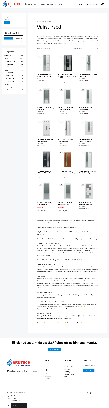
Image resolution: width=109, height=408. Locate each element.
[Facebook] (84, 393)
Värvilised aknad (11, 64)
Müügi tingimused (69, 372)
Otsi (7, 22)
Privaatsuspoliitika (69, 374)
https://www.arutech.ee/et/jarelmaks (77, 322)
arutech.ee (58, 4)
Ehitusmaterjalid (11, 90)
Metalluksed (10, 81)
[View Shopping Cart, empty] (102, 4)
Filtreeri (8, 38)
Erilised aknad (11, 67)
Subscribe (89, 370)
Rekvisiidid (67, 369)
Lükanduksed (10, 78)
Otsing (6, 17)
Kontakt (95, 4)
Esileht (38, 21)
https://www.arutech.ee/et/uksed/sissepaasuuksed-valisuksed (53, 309)
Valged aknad (11, 61)
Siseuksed (10, 72)
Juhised (66, 376)
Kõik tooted (28, 4)
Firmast (88, 4)
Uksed (43, 4)
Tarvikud (50, 4)
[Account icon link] (105, 4)
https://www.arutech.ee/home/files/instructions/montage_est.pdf (54, 318)
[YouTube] (87, 393)
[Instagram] (91, 393)
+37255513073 (80, 4)
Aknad (36, 4)
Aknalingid (10, 87)
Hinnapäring (54, 349)
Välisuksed (10, 75)
